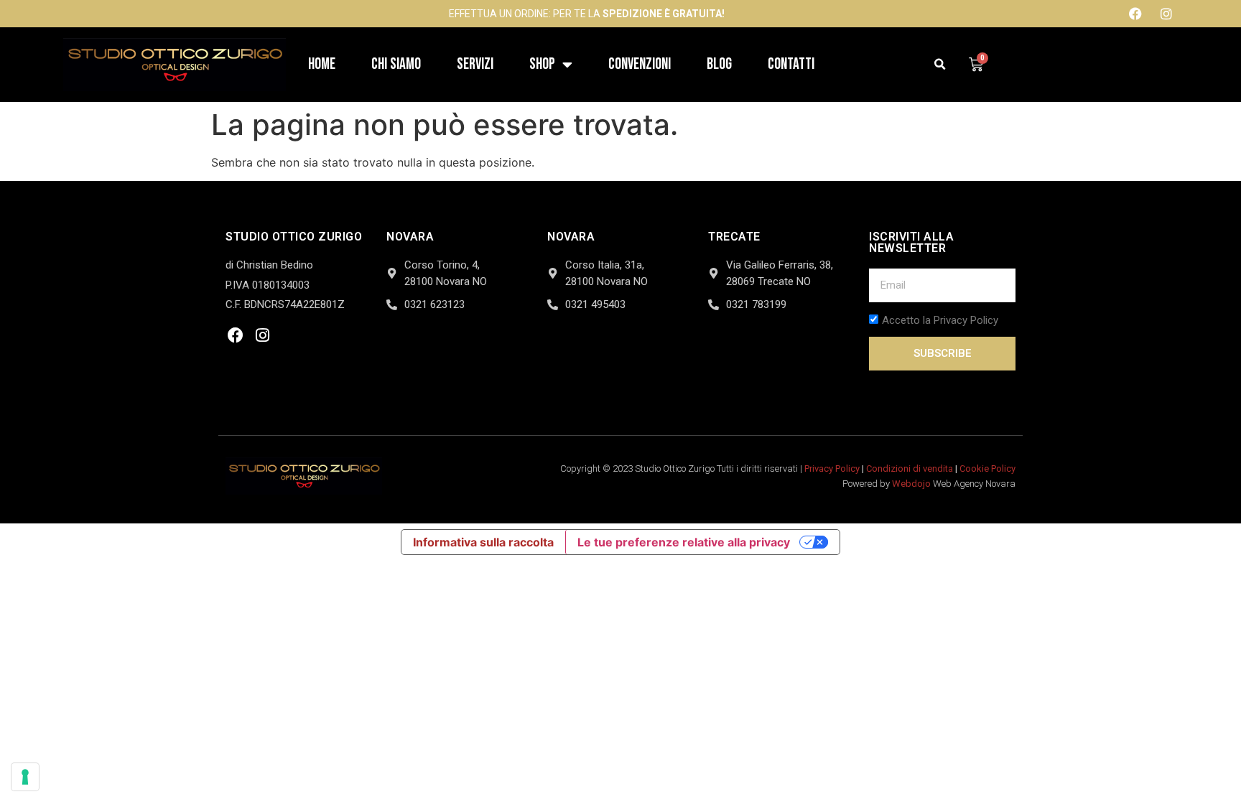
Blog (719, 64)
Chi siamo (396, 64)
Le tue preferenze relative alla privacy (683, 542)
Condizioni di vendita (909, 468)
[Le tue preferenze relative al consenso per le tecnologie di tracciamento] (25, 777)
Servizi (475, 64)
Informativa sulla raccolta (483, 542)
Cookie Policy (987, 468)
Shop (542, 64)
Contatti (791, 64)
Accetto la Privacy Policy (940, 320)
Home (321, 64)
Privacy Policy (832, 468)
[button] (940, 65)
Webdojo (911, 483)
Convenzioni (639, 64)
